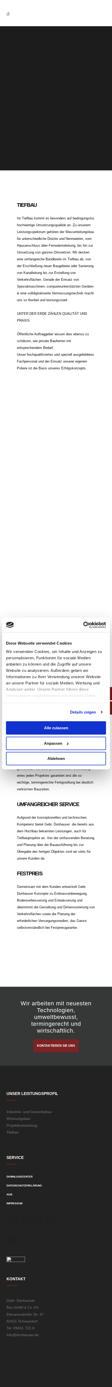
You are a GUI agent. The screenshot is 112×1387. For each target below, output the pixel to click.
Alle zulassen (56, 728)
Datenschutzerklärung (24, 1185)
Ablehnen (56, 758)
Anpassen (53, 743)
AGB (9, 1194)
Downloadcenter (20, 1176)
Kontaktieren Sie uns (56, 1046)
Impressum (14, 1203)
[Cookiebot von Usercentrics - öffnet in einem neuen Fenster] (83, 625)
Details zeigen (83, 712)
